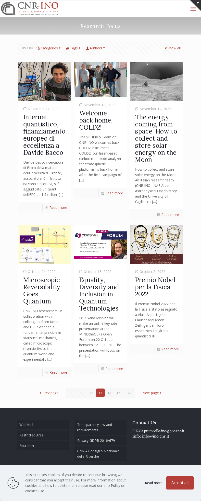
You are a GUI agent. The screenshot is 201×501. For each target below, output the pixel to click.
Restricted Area (31, 435)
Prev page (50, 392)
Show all (174, 48)
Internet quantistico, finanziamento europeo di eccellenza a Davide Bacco (44, 134)
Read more (58, 207)
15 (118, 392)
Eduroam (26, 445)
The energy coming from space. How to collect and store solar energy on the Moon (156, 138)
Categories (49, 48)
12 (91, 392)
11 (82, 392)
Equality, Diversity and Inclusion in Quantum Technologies (99, 294)
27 (130, 392)
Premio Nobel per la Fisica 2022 (155, 287)
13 (100, 392)
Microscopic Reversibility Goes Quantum (41, 290)
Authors (96, 48)
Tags (74, 48)
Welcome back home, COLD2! (96, 120)
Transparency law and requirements (94, 427)
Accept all (179, 482)
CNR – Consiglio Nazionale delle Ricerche (98, 454)
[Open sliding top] (195, 5)
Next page (150, 392)
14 (109, 392)
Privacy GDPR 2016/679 (96, 440)
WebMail (26, 424)
